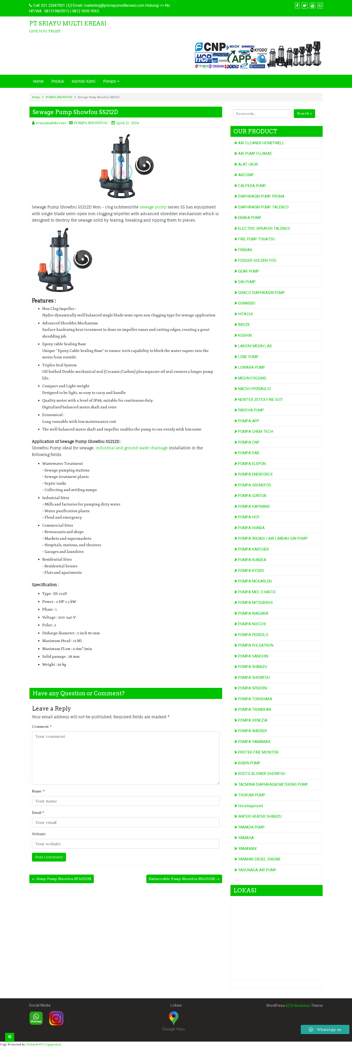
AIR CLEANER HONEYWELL (261, 143)
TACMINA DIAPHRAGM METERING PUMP (273, 784)
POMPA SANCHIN (253, 656)
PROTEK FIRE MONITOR (258, 752)
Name (38, 791)
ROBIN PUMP (249, 763)
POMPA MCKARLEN (255, 581)
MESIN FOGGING (252, 378)
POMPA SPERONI (252, 688)
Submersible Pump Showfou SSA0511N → (184, 878)
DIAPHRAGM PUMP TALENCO (263, 207)
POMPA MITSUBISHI (255, 602)
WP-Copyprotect (49, 1044)
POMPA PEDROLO (253, 634)
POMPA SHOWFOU (59, 97)
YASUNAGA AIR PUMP (257, 870)
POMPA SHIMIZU (252, 666)
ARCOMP (246, 175)
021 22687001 (53, 5)
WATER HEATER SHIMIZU (260, 816)
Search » (304, 113)
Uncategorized (250, 806)
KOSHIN (245, 335)
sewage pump (153, 207)
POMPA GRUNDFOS (254, 485)
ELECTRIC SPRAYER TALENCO (264, 228)
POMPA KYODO (251, 570)
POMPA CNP (248, 442)
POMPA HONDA (251, 528)
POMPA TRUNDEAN (254, 709)
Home (38, 81)
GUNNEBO (246, 303)
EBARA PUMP (249, 217)
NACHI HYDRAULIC (254, 388)
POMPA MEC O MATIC (257, 592)
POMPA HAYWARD (254, 506)
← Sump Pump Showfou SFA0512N (61, 878)
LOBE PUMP (248, 356)
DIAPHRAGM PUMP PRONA (261, 196)
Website (39, 834)
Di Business (299, 1005)
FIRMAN (245, 250)
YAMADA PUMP (251, 827)
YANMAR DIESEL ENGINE (259, 859)
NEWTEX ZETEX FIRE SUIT (260, 399)
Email (38, 812)
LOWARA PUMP (251, 367)
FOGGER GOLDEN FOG (257, 260)
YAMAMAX (247, 848)
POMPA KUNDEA (252, 560)
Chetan (31, 1044)
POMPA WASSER (252, 731)
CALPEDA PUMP (252, 185)
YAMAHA (246, 837)
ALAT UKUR (248, 164)
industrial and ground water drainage (132, 447)
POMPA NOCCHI (252, 624)
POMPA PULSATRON (255, 645)
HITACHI (245, 314)
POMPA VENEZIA (252, 720)
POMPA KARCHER (253, 549)
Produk (57, 81)
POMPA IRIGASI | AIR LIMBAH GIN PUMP (273, 538)
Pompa (109, 81)
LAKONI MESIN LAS (255, 346)
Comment (42, 726)
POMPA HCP (248, 517)
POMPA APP (248, 421)
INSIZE (244, 324)
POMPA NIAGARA (253, 613)
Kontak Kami (83, 81)
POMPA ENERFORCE (255, 474)
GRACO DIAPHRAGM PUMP (261, 292)
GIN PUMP (247, 282)
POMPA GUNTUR (252, 495)
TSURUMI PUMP (251, 795)
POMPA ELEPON (252, 463)
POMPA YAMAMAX (254, 741)
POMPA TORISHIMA (255, 699)
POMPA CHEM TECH (255, 431)
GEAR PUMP (248, 271)
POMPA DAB (248, 453)
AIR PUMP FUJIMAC (255, 153)
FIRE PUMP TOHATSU (256, 239)
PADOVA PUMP (251, 410)
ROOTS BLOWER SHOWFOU (261, 773)
